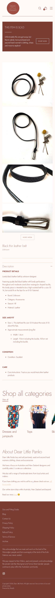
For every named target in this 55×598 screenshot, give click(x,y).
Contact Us (6, 518)
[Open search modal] (39, 8)
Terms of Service (8, 536)
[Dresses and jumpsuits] (13, 416)
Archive (5, 541)
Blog (4, 514)
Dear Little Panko (18, 584)
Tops (29, 432)
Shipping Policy (8, 527)
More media (27, 237)
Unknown (5, 249)
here (15, 494)
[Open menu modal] (51, 8)
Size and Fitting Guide (10, 509)
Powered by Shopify (8, 588)
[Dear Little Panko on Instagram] (4, 574)
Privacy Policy (7, 523)
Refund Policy (7, 532)
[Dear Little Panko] (13, 8)
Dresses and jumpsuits (9, 434)
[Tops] (38, 416)
